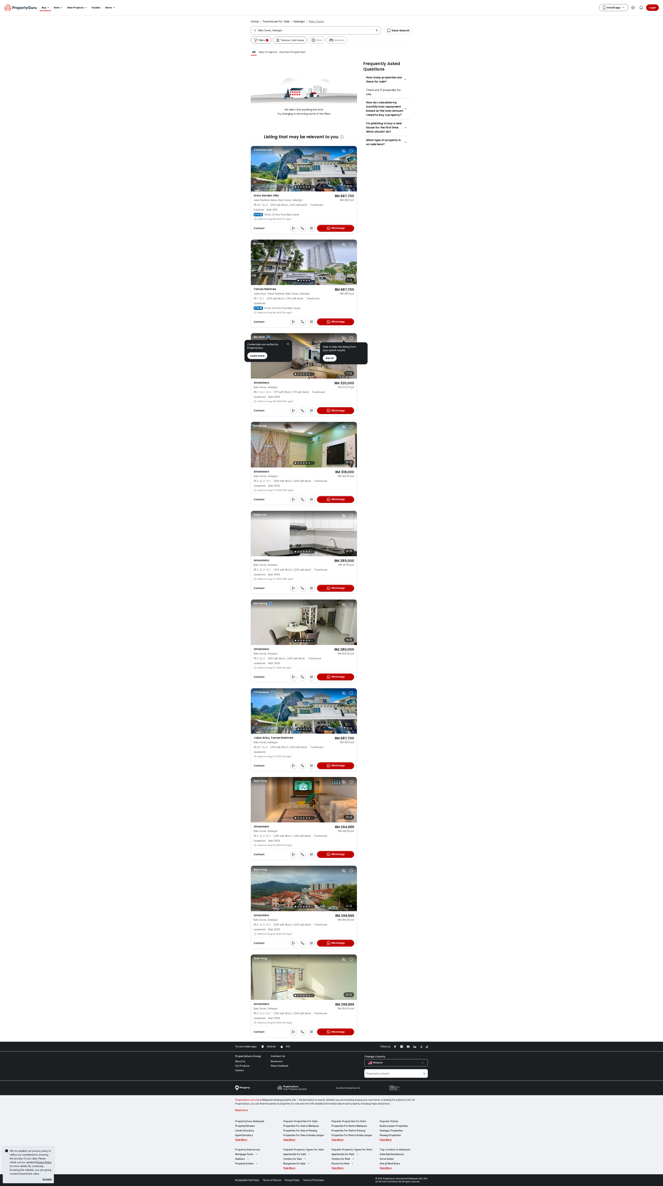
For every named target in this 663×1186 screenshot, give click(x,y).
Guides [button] (96, 7)
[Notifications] (641, 7)
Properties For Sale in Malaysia (301, 1126)
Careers (239, 1070)
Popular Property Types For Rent (352, 1149)
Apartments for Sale (294, 1154)
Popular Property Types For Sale (303, 1149)
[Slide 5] (306, 187)
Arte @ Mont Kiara (390, 1163)
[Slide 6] (309, 187)
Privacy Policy (44, 1162)
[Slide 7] (311, 374)
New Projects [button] (75, 7)
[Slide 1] (295, 187)
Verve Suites (387, 1159)
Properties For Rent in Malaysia (349, 1126)
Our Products (242, 1065)
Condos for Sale (292, 1159)
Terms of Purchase (313, 1180)
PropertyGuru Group (248, 1056)
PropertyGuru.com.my (247, 1099)
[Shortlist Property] (351, 151)
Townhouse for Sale (275, 21)
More (108, 7)
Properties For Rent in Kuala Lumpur (352, 1135)
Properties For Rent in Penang (348, 1130)
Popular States (389, 1121)
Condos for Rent (341, 1159)
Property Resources (247, 1149)
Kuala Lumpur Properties (394, 1126)
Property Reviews (245, 1126)
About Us (240, 1061)
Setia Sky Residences (392, 1154)
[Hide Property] (344, 151)
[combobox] (316, 30)
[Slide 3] (301, 187)
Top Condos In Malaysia (395, 1149)
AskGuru (240, 1159)
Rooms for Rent (340, 1163)
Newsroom (277, 1061)
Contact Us (278, 1056)
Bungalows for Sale (294, 1163)
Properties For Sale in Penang (300, 1130)
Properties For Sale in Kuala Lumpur (303, 1135)
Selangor (299, 21)
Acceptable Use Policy (247, 1180)
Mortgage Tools (244, 1154)
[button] (254, 52)
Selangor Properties (391, 1130)
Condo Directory (244, 1130)
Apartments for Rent (343, 1154)
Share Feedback (279, 1065)
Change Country (374, 1056)
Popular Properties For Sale (300, 1121)
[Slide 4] (303, 187)
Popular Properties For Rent (349, 1121)
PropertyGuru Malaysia (249, 1121)
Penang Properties (390, 1135)
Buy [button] (44, 7)
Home (255, 21)
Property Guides (244, 1163)
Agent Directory (244, 1135)
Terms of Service (272, 1180)
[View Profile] (263, 150)
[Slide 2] (298, 187)
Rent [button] (57, 7)
